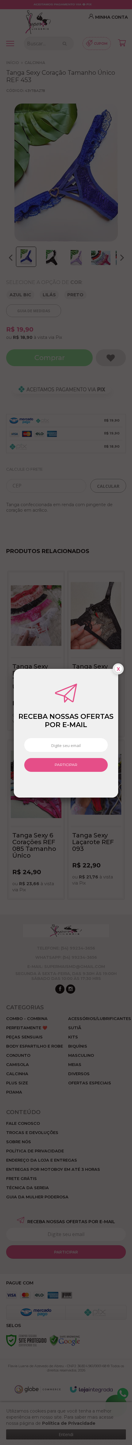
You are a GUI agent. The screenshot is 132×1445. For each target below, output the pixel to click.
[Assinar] (66, 765)
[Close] (118, 668)
